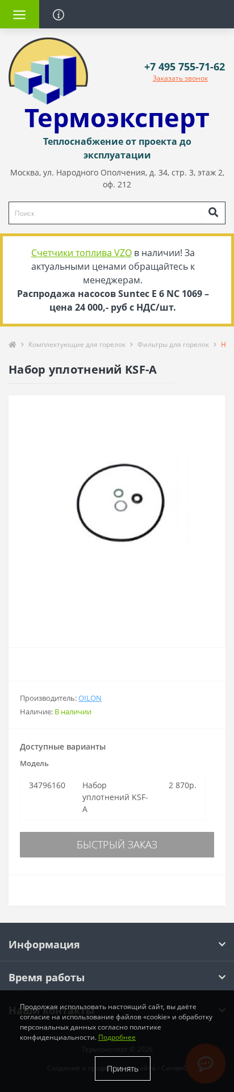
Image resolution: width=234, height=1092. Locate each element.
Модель (34, 763)
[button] (184, 66)
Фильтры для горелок (173, 344)
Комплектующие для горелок (77, 344)
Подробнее (117, 1037)
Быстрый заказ (117, 844)
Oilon (90, 698)
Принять (123, 1068)
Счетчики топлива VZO (81, 252)
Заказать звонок (180, 78)
